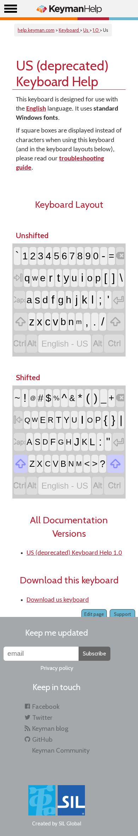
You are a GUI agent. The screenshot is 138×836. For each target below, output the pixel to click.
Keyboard (69, 30)
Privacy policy (56, 668)
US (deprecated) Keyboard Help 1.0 (74, 553)
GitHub (42, 739)
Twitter (42, 717)
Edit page (94, 614)
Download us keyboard (58, 600)
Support (122, 614)
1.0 (96, 30)
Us (86, 30)
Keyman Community (61, 750)
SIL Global (70, 824)
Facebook (45, 706)
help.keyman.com (36, 30)
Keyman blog (50, 728)
